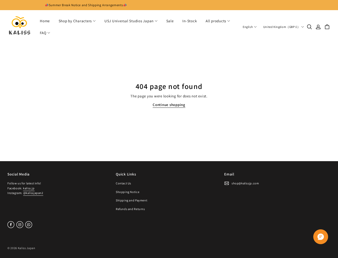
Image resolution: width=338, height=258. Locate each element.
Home (45, 21)
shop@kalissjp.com (245, 183)
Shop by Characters (75, 21)
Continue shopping (169, 104)
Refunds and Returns (130, 209)
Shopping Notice (127, 192)
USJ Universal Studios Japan (129, 21)
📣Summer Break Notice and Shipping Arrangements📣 (86, 5)
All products (216, 21)
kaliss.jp (28, 188)
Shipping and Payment (131, 200)
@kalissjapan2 (33, 193)
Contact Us (123, 183)
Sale (170, 21)
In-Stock (189, 21)
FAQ (43, 32)
